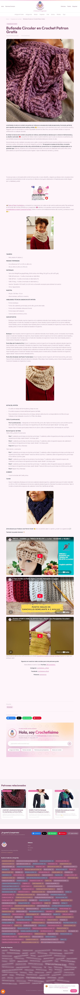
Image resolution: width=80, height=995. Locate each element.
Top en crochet (52, 933)
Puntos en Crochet (69, 925)
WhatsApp (28, 718)
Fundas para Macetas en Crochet (44, 897)
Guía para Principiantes (7, 964)
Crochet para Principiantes (13, 953)
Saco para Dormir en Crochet (10, 931)
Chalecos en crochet (8, 880)
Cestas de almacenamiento (57, 877)
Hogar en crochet (44, 900)
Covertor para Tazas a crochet (10, 886)
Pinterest (38, 718)
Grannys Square (20, 975)
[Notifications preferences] (3, 991)
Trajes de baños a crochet (9, 936)
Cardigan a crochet (70, 875)
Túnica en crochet (37, 936)
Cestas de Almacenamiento (22, 967)
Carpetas (42, 14)
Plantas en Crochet (39, 919)
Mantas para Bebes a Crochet (9, 983)
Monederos (5, 914)
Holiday (55, 900)
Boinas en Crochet (61, 869)
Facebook (12, 718)
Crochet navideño (39, 886)
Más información (63, 987)
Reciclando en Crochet (8, 928)
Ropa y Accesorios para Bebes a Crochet (43, 928)
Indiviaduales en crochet (8, 903)
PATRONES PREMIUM (8, 919)
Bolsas (36, 14)
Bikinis (50, 969)
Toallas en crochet (40, 933)
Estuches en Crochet (8, 894)
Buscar (29, 850)
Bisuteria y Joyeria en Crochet (33, 869)
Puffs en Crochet (7, 925)
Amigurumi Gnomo (65, 863)
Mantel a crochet (21, 911)
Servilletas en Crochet (47, 931)
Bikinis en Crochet (17, 869)
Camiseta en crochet (37, 967)
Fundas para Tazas (36, 983)
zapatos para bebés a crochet (30, 942)
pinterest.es (43, 674)
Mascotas (33, 956)
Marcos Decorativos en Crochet (42, 950)
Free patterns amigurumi (58, 894)
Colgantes (26, 883)
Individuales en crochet (59, 956)
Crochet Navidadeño (47, 961)
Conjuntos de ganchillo (52, 883)
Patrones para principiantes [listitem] (41, 750)
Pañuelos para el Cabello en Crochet (44, 917)
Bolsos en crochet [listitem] (56, 750)
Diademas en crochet (38, 891)
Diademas (71, 963)
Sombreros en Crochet (8, 933)
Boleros (72, 869)
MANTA (30, 972)
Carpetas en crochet (16, 19)
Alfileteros (48, 972)
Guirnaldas (32, 900)
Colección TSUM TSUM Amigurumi (11, 883)
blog (3, 953)
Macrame (5, 908)
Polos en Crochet (52, 919)
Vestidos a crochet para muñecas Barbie (12, 939)
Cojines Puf (12, 961)
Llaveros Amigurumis (43, 905)
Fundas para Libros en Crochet (24, 897)
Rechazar (65, 990)
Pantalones (18, 917)
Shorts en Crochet (61, 931)
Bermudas (5, 869)
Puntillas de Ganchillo (30, 925)
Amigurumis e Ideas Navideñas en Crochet (12, 969)
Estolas (68, 891)
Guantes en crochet (20, 900)
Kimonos (55, 903)
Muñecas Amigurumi (32, 914)
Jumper (47, 903)
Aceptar (74, 990)
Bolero (65, 950)
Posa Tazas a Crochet (69, 922)
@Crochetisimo (51, 664)
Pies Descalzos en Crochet (24, 919)
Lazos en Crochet (7, 905)
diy (45, 967)
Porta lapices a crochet (22, 922)
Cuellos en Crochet (28, 889)
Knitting (64, 903)
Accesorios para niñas (62, 861)
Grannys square (7, 900)
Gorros (53, 14)
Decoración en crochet (8, 891)
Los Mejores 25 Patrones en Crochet (61, 905)
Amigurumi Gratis (19, 14)
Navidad (57, 914)
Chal (48, 14)
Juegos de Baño (36, 903)
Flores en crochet (42, 894)
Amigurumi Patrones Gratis (55, 964)
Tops (64, 14)
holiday (72, 950)
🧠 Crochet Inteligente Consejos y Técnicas (52, 942)
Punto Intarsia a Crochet (54, 925)
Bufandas (9, 707)
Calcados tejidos (57, 872)
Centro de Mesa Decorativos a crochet (37, 877)
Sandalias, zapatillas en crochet (29, 931)
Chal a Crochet (72, 877)
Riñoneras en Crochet (24, 928)
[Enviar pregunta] (69, 744)
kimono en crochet (21, 981)
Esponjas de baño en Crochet (55, 891)
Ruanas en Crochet (62, 928)
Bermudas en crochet (7, 958)
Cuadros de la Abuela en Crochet (11, 889)
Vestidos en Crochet (32, 939)
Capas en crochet (47, 875)
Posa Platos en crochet (53, 922)
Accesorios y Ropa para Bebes (68, 961)
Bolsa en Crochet (7, 872)
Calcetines (68, 872)
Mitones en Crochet (61, 911)
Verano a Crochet (50, 936)
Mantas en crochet (7, 911)
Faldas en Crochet (29, 970)
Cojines (48, 880)
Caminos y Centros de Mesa (61, 983)
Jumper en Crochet (68, 972)
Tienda (69, 6)
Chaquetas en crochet (36, 880)
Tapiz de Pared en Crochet (25, 933)
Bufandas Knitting (44, 872)
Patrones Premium (10, 6)
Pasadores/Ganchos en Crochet (64, 917)
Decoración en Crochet (63, 980)
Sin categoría (73, 931)
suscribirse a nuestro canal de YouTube (48, 656)
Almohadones (52, 863)
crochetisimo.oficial (43, 671)
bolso (3, 977)
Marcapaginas (58, 970)
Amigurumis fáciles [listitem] (14, 750)
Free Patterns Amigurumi (35, 978)
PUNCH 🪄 (18, 925)
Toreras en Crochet (65, 933)
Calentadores (6, 875)
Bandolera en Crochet (41, 970)
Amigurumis (29, 14)
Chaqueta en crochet (28, 950)
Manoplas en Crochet (32, 908)
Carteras (20, 877)
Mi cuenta (30, 847)
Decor (59, 889)
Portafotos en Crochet (38, 922)
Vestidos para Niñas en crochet (49, 939)
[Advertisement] (40, 688)
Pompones (63, 919)
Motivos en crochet (18, 914)
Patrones (63, 6)
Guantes (12, 975)
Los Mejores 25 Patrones (69, 975)
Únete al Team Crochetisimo (16, 205)
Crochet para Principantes (55, 886)
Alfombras (4, 950)
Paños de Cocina (7, 917)
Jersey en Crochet (23, 903)
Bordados (19, 872)
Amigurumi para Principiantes (25, 866)
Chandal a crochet (22, 880)
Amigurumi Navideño (8, 866)
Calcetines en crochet (24, 983)
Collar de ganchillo (38, 883)
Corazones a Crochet (32, 975)
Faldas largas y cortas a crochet (25, 894)
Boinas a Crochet (48, 983)
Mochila (72, 911)
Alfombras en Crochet (39, 863)
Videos (63, 939)
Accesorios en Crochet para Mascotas (27, 861)
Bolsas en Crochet (15, 950)
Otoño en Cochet (67, 914)
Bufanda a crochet (30, 872)
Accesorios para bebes (46, 861)
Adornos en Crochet (8, 863)
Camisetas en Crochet (33, 875)
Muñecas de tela (45, 914)
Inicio (2, 6)
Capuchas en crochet (21, 963)
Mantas (59, 14)
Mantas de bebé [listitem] (26, 750)
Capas (49, 967)
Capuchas (58, 875)
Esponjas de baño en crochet (45, 956)
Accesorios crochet (8, 861)
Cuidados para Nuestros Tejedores (45, 889)
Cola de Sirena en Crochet (61, 880)
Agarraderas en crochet (23, 863)
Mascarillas (49, 911)
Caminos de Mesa (19, 875)
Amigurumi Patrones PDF (70, 967)
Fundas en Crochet (7, 897)
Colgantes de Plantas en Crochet (9, 972)
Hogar (56, 961)
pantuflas (28, 917)
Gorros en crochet (61, 897)
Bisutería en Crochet (48, 958)
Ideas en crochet (66, 900)
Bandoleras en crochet (70, 866)
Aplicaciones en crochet (54, 866)
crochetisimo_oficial (43, 668)
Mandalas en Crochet (17, 908)
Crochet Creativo (26, 886)
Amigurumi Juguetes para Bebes (36, 981)
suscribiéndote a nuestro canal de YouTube (18, 209)
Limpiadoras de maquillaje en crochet (24, 905)
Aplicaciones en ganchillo (8, 981)
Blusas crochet (48, 869)
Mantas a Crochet (23, 961)
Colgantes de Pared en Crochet (33, 958)
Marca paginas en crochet (36, 911)
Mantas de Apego (65, 908)
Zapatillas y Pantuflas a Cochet (10, 942)
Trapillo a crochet (24, 936)
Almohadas (25, 953)
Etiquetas (74, 6)
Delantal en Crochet (24, 891)
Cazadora (4, 961)
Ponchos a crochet (7, 922)
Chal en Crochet (69, 953)
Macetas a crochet (57, 950)
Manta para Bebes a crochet (49, 908)
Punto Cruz (42, 925)
